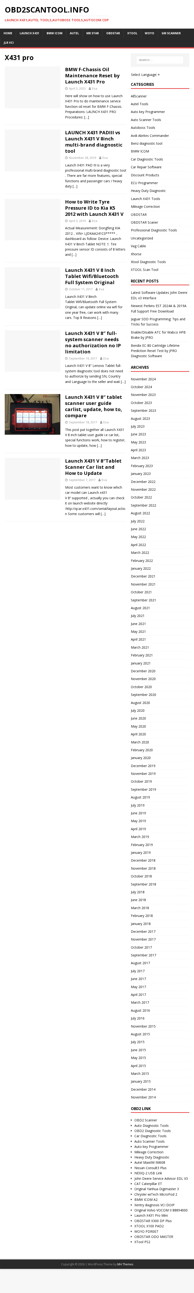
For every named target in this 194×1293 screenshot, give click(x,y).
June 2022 (138, 529)
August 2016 (140, 1010)
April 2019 (138, 829)
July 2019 (138, 805)
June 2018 (138, 900)
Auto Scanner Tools (146, 119)
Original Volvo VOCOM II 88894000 (161, 1210)
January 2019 (141, 852)
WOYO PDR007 (146, 1231)
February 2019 (142, 844)
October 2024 (141, 387)
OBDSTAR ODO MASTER (153, 1236)
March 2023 (140, 458)
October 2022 (141, 497)
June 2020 (138, 718)
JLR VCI (9, 43)
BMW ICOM (140, 151)
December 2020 (143, 671)
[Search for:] (160, 60)
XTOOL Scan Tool (144, 269)
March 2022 (140, 552)
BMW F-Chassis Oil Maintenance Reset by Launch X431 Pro (92, 75)
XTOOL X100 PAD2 (149, 1226)
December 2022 (143, 481)
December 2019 (143, 766)
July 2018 (138, 892)
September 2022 (143, 505)
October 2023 (141, 402)
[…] (86, 117)
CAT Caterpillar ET (148, 1183)
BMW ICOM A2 (146, 1199)
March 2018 (140, 908)
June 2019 (138, 813)
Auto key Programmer (148, 111)
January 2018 (141, 923)
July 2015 (138, 1042)
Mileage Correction (145, 206)
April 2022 (138, 544)
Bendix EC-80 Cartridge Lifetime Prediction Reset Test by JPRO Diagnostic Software (155, 350)
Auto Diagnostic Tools (151, 1125)
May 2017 (138, 987)
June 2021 (138, 623)
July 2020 (138, 710)
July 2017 (138, 971)
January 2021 (141, 663)
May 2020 (138, 726)
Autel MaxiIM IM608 (149, 1162)
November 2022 (143, 489)
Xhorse (136, 254)
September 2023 (143, 410)
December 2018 (143, 860)
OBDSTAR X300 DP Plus (153, 1221)
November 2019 (143, 773)
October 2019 (141, 781)
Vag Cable (138, 246)
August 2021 (140, 608)
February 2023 (142, 466)
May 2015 (138, 1057)
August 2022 (140, 513)
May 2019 (138, 821)
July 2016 (138, 1018)
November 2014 (143, 1097)
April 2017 (138, 994)
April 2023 (138, 450)
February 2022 (142, 560)
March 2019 (140, 836)
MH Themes (125, 1264)
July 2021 (138, 615)
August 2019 (140, 797)
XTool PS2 (142, 1242)
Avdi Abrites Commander (150, 135)
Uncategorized (142, 238)
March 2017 (140, 1002)
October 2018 (141, 876)
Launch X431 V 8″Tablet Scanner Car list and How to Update (93, 467)
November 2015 (143, 1026)
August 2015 (140, 1034)
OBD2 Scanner (145, 1120)
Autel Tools (139, 104)
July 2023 (138, 426)
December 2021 (143, 576)
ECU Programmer (144, 183)
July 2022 (138, 521)
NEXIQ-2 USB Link (148, 1173)
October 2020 (141, 687)
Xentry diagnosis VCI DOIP (154, 1205)
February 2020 (142, 750)
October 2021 (141, 592)
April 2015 (138, 1065)
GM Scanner (171, 33)
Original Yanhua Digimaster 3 (156, 1189)
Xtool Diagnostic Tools (148, 262)
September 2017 (143, 955)
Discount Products (145, 175)
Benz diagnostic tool (146, 143)
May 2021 (138, 631)
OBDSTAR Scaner (144, 222)
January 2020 (141, 757)
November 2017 (143, 939)
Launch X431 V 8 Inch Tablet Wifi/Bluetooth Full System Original (92, 276)
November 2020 (143, 679)
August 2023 (140, 418)
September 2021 (143, 600)
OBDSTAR (139, 214)
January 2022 (141, 568)
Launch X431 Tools (145, 198)
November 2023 (143, 394)
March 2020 (140, 742)
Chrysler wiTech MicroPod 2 (155, 1194)
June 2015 (138, 1050)
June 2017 (138, 978)
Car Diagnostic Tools (147, 159)
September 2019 (143, 789)
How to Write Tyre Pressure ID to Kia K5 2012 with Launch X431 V (94, 208)
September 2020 (143, 694)
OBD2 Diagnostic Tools (152, 1130)
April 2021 (138, 639)
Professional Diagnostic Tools (154, 230)
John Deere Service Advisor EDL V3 (161, 1178)
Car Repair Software (146, 167)
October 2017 (141, 947)
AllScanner (139, 96)
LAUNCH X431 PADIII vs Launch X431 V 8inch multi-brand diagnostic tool (93, 141)
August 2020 (140, 702)
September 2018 (143, 884)
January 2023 (141, 473)
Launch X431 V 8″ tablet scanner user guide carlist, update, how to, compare (93, 406)
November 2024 (143, 379)
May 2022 (138, 536)
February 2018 (142, 915)
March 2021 (140, 647)
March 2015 (140, 1073)
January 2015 (141, 1081)
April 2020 (138, 734)
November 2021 (143, 584)
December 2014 (143, 1089)
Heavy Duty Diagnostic (148, 190)
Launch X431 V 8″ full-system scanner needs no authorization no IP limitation (93, 342)
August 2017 (140, 963)
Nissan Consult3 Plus (150, 1168)
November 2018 (143, 868)
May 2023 (138, 442)
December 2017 (143, 931)
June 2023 (138, 434)
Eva (94, 88)
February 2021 (142, 655)
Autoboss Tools (143, 127)
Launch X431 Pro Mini (151, 1215)
